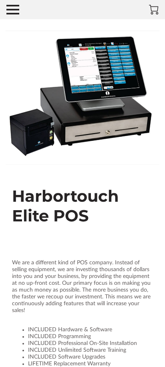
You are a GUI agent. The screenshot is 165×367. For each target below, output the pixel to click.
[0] (154, 9)
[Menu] (12, 9)
